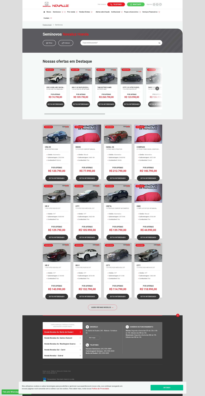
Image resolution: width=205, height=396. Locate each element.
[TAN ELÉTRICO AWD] (106, 76)
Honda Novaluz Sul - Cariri (54, 350)
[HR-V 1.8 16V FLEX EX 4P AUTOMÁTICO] (81, 76)
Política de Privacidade (100, 389)
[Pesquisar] (159, 43)
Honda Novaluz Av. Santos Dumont (58, 338)
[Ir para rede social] (154, 4)
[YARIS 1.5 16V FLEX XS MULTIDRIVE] (157, 76)
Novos (49, 12)
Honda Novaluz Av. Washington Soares (59, 344)
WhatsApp (137, 4)
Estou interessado (55, 104)
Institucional (115, 12)
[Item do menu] (44, 12)
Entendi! (166, 387)
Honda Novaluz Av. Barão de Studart (58, 332)
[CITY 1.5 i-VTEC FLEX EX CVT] (132, 76)
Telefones (117, 4)
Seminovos (57, 12)
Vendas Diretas (84, 12)
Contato (46, 18)
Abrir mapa (92, 337)
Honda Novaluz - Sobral (53, 356)
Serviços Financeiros (149, 12)
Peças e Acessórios (131, 12)
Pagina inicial (47, 25)
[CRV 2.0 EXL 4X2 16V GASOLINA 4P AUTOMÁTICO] (55, 76)
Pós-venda (71, 12)
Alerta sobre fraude (103, 12)
